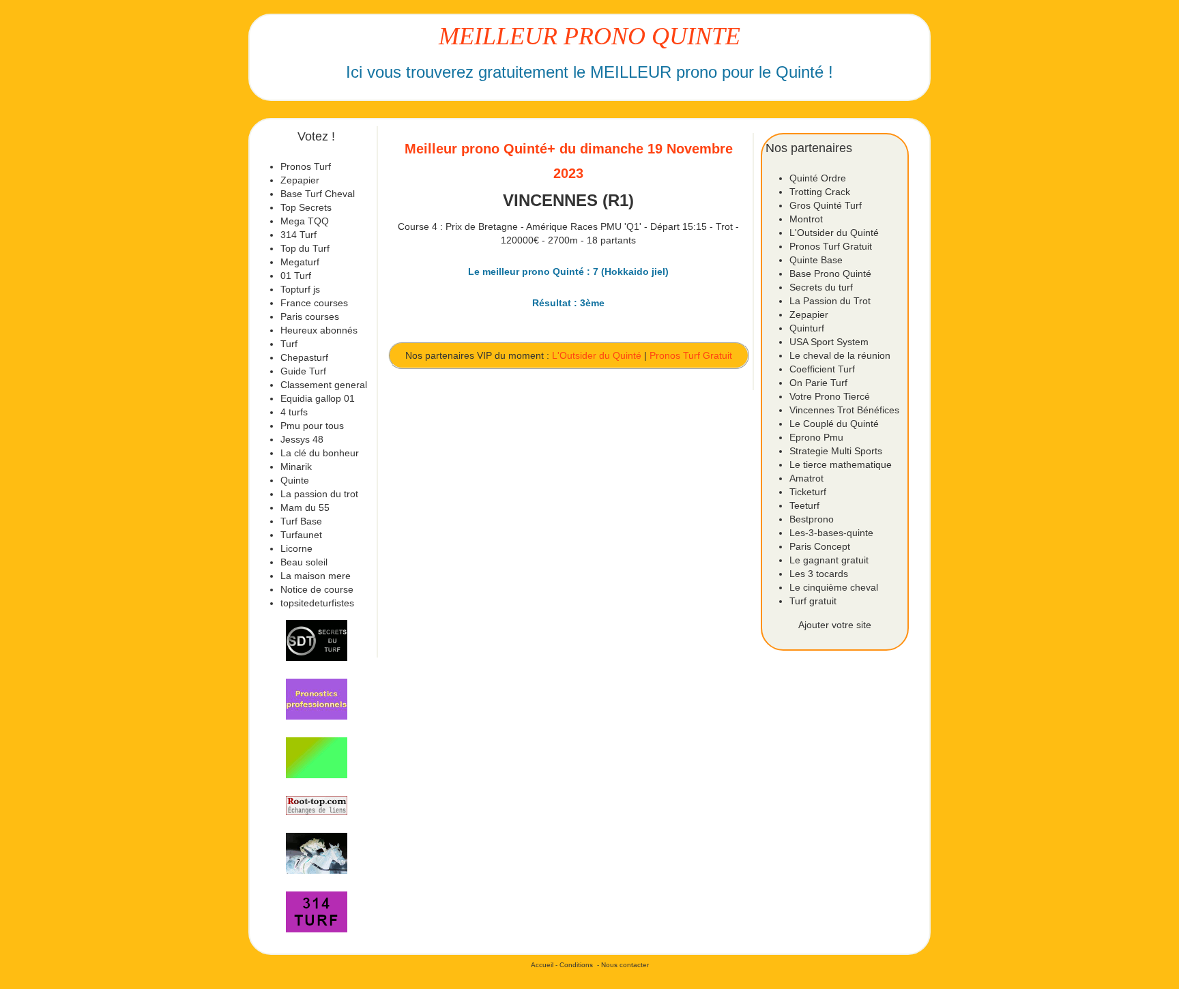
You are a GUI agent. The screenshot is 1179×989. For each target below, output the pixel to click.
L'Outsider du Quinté (596, 355)
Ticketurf (807, 491)
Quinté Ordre (817, 178)
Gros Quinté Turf (825, 205)
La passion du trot (319, 493)
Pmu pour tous (312, 425)
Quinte (294, 480)
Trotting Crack (819, 191)
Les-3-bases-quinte (831, 532)
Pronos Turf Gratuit (691, 355)
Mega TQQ (304, 221)
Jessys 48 (301, 439)
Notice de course (316, 589)
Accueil (542, 965)
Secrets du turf (821, 287)
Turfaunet (301, 534)
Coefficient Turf (822, 369)
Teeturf (804, 505)
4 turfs (294, 412)
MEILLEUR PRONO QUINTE (589, 36)
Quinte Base (816, 259)
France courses (314, 302)
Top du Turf (305, 248)
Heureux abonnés (319, 330)
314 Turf (298, 234)
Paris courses (309, 316)
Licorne (296, 548)
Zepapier (299, 180)
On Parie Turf (818, 382)
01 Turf (295, 275)
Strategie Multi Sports (835, 450)
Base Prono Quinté (830, 273)
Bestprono (811, 519)
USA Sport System (829, 341)
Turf (288, 343)
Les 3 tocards (818, 573)
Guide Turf (303, 371)
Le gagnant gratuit (829, 560)
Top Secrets (306, 207)
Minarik (296, 466)
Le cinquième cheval (833, 587)
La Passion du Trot (830, 300)
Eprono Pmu (816, 437)
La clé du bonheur (319, 452)
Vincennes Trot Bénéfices (844, 409)
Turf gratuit (812, 600)
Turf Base (301, 521)
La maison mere (315, 575)
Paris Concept (819, 546)
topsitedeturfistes (317, 602)
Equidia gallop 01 (317, 398)
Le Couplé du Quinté (834, 423)
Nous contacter (625, 965)
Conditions (576, 965)
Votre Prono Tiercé (829, 396)
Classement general (323, 384)
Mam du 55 (305, 507)
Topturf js (300, 289)
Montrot (806, 218)
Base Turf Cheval (317, 193)
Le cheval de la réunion (839, 355)
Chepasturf (304, 357)
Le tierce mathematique (840, 464)
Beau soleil (304, 562)
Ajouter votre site (834, 624)
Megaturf (299, 261)
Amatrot (806, 478)
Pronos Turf (305, 166)
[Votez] (317, 640)
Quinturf (806, 328)
